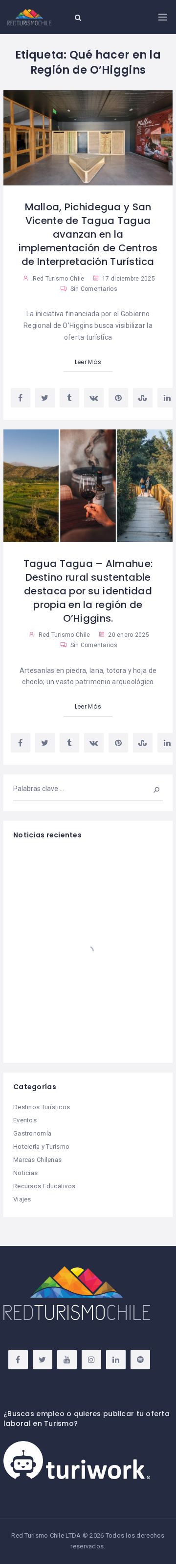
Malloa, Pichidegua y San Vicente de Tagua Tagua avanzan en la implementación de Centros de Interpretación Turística (88, 234)
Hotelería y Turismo (41, 1146)
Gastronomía (32, 1133)
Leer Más (88, 362)
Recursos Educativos (44, 1186)
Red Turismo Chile (59, 278)
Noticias (25, 1173)
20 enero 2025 (128, 634)
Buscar (150, 788)
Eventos (25, 1120)
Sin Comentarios (92, 288)
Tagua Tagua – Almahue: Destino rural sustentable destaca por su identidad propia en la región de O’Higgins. (88, 591)
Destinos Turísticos (41, 1107)
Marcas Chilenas (37, 1159)
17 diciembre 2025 (128, 278)
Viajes (22, 1199)
